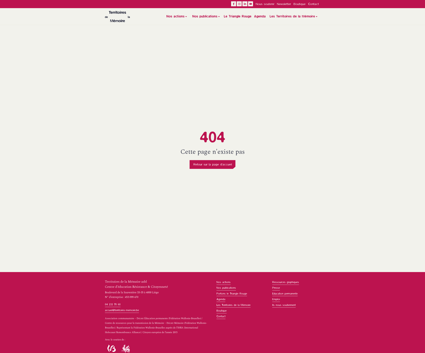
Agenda (260, 16)
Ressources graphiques (285, 282)
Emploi (276, 299)
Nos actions (175, 16)
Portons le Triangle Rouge (231, 293)
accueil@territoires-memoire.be (122, 310)
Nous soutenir (265, 4)
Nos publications (204, 16)
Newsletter (284, 4)
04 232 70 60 (113, 304)
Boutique (299, 4)
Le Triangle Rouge (237, 16)
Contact (313, 4)
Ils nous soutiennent (284, 305)
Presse (276, 287)
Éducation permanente (285, 293)
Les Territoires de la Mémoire (292, 16)
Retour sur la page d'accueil (212, 164)
